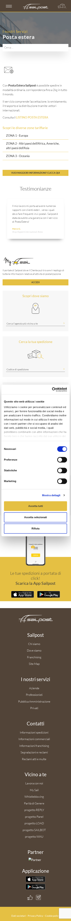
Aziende (34, 688)
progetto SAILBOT (34, 830)
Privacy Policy (35, 915)
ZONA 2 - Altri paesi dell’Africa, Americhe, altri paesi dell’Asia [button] (32, 146)
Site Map (34, 664)
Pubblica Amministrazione (34, 701)
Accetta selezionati (35, 517)
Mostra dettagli (51, 495)
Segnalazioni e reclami (34, 752)
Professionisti (34, 695)
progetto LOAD (34, 823)
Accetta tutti (35, 506)
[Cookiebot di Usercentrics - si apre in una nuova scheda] (52, 389)
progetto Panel (34, 816)
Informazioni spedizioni (34, 732)
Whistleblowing (34, 796)
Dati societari (18, 915)
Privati (34, 708)
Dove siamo (34, 650)
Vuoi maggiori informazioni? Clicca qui (35, 172)
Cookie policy (52, 915)
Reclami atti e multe (34, 759)
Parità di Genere (34, 803)
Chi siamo (34, 644)
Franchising (34, 657)
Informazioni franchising (34, 746)
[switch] (62, 459)
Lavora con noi (34, 783)
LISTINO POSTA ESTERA (32, 117)
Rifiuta (35, 528)
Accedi (35, 282)
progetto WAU (34, 836)
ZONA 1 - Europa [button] (17, 135)
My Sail (34, 790)
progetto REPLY (34, 810)
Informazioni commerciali (34, 739)
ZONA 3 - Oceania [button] (18, 156)
